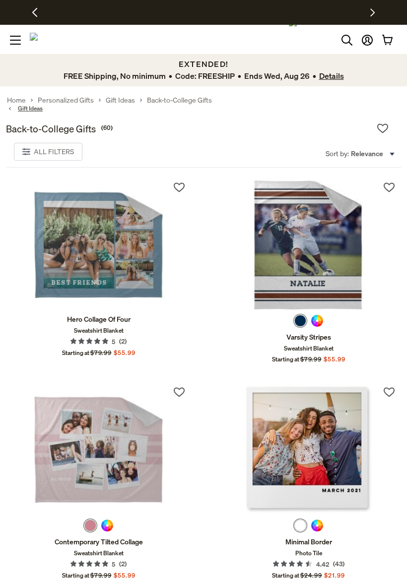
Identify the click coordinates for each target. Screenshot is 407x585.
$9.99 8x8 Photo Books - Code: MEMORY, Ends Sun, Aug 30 (176, 12)
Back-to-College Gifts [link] (179, 100)
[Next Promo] (372, 12)
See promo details (290, 12)
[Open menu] (15, 40)
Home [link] (16, 100)
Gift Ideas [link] (120, 100)
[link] (98, 245)
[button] (367, 40)
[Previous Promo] (38, 12)
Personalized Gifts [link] (66, 100)
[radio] (300, 321)
